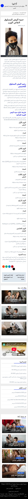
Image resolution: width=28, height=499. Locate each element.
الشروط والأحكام (11, 494)
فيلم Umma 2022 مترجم (20, 406)
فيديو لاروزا (18, 488)
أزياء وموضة (20, 441)
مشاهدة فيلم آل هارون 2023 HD (18, 373)
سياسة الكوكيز (2, 494)
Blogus (3, 484)
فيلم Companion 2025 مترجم (19, 392)
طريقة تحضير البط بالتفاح (17, 475)
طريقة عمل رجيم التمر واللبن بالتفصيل (15, 315)
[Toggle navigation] (26, 5)
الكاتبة (22, 494)
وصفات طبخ (20, 472)
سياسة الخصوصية (15, 494)
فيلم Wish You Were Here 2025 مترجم (16, 399)
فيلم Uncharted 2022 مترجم (19, 403)
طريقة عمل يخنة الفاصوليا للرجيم (16, 331)
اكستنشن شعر (9, 488)
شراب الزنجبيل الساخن (18, 460)
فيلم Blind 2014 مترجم (20, 396)
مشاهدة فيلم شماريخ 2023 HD (19, 369)
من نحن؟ (25, 495)
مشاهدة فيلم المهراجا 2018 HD (18, 366)
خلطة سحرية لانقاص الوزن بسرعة (16, 299)
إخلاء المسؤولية (6, 494)
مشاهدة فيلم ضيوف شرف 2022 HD (18, 382)
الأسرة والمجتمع (20, 426)
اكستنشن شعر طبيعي (13, 491)
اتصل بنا (19, 494)
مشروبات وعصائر (19, 458)
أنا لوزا (14, 4)
